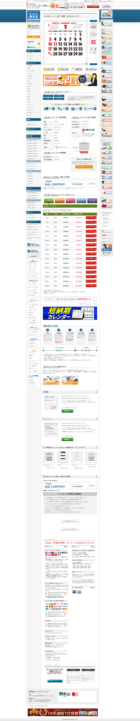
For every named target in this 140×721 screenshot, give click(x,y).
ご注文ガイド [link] (31, 302)
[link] (49, 460)
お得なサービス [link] (32, 334)
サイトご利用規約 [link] (32, 320)
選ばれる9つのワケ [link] (32, 234)
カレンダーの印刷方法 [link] (33, 292)
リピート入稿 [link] (33, 275)
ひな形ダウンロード (84, 166)
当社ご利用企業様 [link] (32, 365)
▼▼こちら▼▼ (79, 188)
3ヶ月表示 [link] (30, 183)
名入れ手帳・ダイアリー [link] (33, 131)
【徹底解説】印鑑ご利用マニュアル (105, 222)
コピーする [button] (91, 183)
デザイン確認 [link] (33, 304)
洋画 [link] (29, 89)
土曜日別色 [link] (30, 181)
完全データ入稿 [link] (32, 270)
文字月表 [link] (30, 65)
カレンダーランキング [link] (32, 224)
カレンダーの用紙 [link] (32, 290)
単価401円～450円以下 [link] (32, 151)
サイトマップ (103, 1)
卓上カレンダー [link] (31, 122)
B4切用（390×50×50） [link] (32, 192)
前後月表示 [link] (30, 175)
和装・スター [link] (31, 109)
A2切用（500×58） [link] (32, 205)
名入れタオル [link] (31, 214)
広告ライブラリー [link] (32, 368)
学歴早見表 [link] (31, 380)
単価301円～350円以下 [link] (32, 145)
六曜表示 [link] (30, 173)
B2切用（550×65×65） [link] (32, 198)
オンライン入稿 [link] (32, 268)
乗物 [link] (29, 91)
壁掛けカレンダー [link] (31, 124)
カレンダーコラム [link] (32, 385)
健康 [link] (29, 96)
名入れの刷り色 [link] (32, 295)
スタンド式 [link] (30, 55)
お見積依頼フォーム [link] (33, 343)
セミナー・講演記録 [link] (33, 371)
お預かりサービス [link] (32, 309)
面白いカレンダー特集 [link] (32, 229)
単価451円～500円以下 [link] (32, 153)
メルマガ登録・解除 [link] (33, 331)
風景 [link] (29, 68)
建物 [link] (29, 99)
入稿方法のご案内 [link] (32, 262)
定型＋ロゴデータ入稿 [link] (33, 273)
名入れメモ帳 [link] (31, 217)
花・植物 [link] (30, 76)
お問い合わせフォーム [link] (33, 346)
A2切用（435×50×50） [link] (32, 195)
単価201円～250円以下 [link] (32, 140)
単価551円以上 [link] (31, 158)
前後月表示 (59, 98)
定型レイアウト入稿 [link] (33, 265)
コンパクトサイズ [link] (31, 166)
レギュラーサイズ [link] (31, 163)
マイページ (96, 1)
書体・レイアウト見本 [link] (33, 287)
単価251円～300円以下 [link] (32, 143)
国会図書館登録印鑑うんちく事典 (105, 215)
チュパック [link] (29, 200)
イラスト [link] (30, 73)
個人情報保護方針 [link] (32, 322)
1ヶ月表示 (48, 96)
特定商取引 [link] (31, 315)
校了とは (95, 303)
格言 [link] (29, 81)
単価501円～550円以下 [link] (32, 156)
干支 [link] (29, 101)
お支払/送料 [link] (31, 307)
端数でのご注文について (51, 293)
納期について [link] (31, 312)
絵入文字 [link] (30, 78)
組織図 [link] (30, 358)
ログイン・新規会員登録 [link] (34, 329)
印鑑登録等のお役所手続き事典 (105, 219)
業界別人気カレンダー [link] (32, 227)
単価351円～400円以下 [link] (32, 148)
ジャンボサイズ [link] (31, 168)
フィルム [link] (30, 104)
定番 (48, 98)
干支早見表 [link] (31, 377)
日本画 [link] (29, 86)
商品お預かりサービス (85, 303)
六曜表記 (59, 96)
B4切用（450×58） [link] (32, 202)
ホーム (111, 1)
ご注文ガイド (88, 1)
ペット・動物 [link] (31, 70)
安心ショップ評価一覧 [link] (33, 363)
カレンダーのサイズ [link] (33, 285)
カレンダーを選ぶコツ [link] (32, 232)
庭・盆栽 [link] (30, 83)
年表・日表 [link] (30, 112)
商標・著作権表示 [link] (32, 317)
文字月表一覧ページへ (70, 521)
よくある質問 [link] (31, 341)
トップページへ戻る (70, 529)
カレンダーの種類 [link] (32, 282)
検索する (34, 36)
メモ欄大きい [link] (31, 178)
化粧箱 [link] (28, 190)
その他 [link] (29, 58)
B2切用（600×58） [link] (32, 207)
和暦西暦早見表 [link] (32, 382)
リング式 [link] (30, 53)
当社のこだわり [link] (32, 352)
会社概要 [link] (30, 355)
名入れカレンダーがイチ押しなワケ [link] (34, 238)
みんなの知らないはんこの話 (105, 226)
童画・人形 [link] (30, 107)
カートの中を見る (93, 6)
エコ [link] (29, 94)
